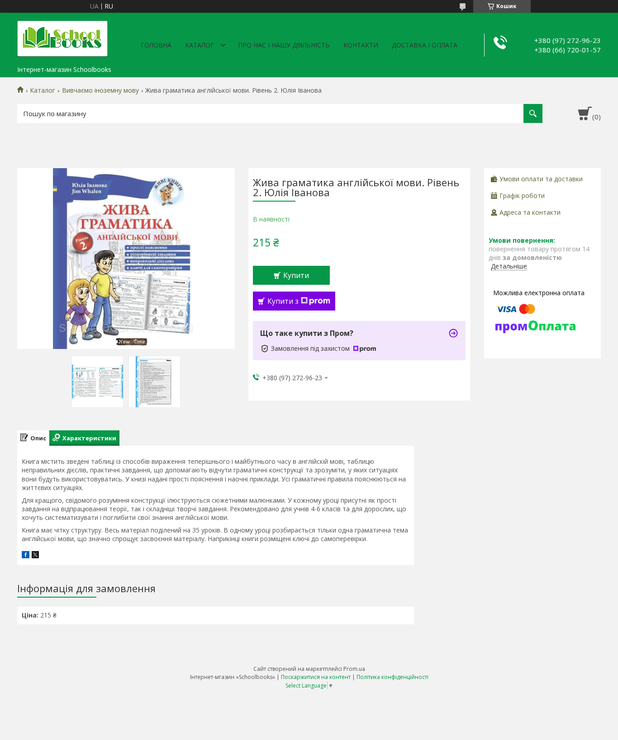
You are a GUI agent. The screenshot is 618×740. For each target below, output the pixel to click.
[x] (35, 555)
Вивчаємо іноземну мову (100, 90)
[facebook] (25, 555)
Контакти (360, 45)
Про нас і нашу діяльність (284, 45)
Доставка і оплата (424, 45)
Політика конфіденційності (392, 677)
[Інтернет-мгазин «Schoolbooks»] (62, 37)
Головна (156, 45)
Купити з (283, 301)
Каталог (199, 45)
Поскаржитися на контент (316, 677)
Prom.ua (354, 669)
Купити (296, 275)
